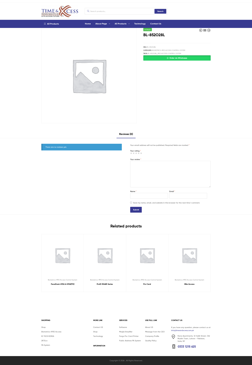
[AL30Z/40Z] (201, 30)
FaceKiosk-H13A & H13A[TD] (62, 284)
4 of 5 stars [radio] (139, 153)
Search (160, 11)
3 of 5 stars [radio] (136, 153)
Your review (135, 159)
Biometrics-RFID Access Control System (168, 50)
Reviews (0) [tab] (126, 134)
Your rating (135, 151)
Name (133, 191)
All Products (120, 23)
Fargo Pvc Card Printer (129, 336)
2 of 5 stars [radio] (134, 153)
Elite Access (189, 284)
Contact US (98, 327)
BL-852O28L (152, 53)
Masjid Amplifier (125, 332)
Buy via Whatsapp (64, 289)
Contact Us (155, 23)
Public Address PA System (130, 340)
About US (149, 327)
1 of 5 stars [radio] (131, 153)
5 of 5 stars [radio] (141, 153)
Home (88, 23)
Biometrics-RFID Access (51, 332)
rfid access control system (169, 53)
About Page (101, 23)
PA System (45, 345)
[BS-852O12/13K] (209, 30)
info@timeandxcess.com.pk (182, 330)
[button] (177, 58)
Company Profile (152, 336)
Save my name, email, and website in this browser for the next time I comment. (166, 203)
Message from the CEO (155, 332)
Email (172, 191)
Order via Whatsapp (178, 58)
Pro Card (147, 284)
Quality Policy (150, 340)
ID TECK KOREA (47, 336)
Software (123, 327)
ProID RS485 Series (105, 284)
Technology (140, 23)
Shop (43, 327)
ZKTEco (44, 340)
